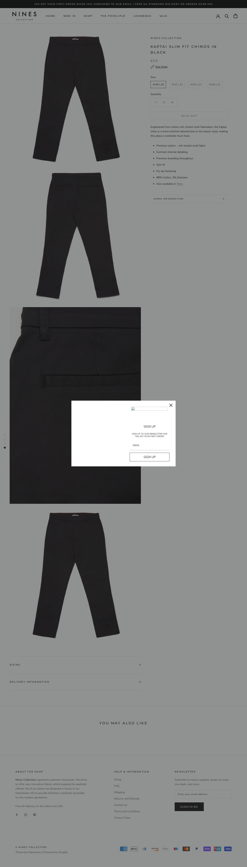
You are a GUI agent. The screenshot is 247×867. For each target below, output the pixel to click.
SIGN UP (150, 457)
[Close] (171, 405)
